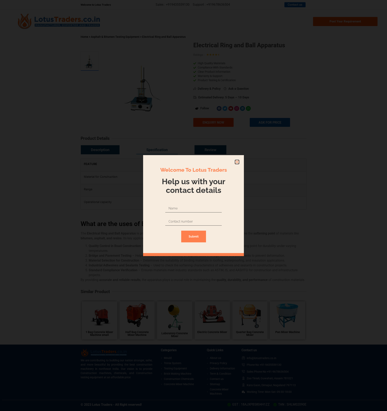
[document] (193, 205)
